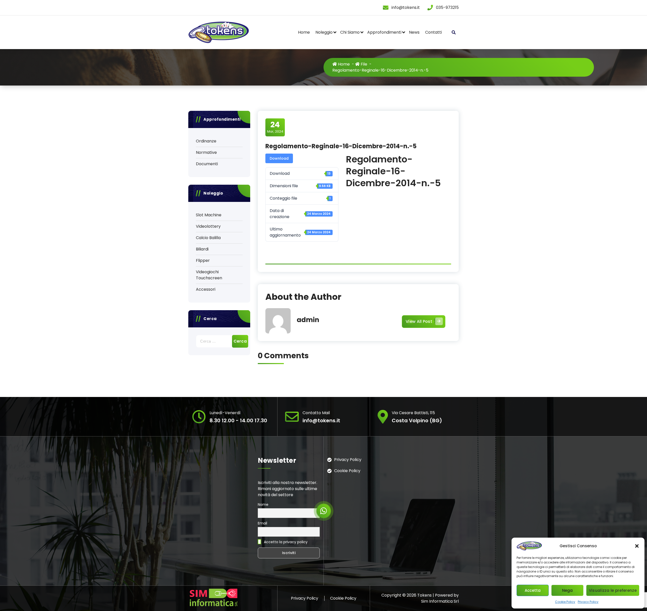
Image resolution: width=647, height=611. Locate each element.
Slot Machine (208, 215)
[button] (636, 546)
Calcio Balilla (208, 238)
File (363, 64)
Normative (206, 152)
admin (308, 319)
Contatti (433, 32)
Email (262, 523)
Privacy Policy (588, 602)
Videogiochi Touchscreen (209, 275)
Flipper (203, 260)
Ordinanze (206, 141)
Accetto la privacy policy (285, 541)
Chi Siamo (350, 32)
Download (279, 158)
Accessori (205, 289)
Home (304, 32)
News (414, 32)
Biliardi (202, 249)
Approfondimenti (384, 32)
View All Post (419, 321)
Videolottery (208, 226)
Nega (567, 590)
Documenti (207, 164)
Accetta (533, 590)
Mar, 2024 (275, 127)
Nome (263, 504)
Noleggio (324, 32)
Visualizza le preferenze (613, 590)
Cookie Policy (565, 602)
